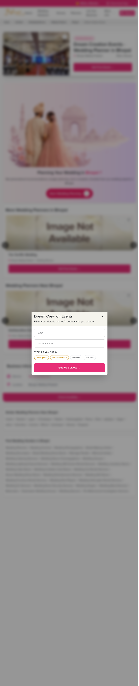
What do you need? (45, 352)
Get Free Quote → (69, 367)
